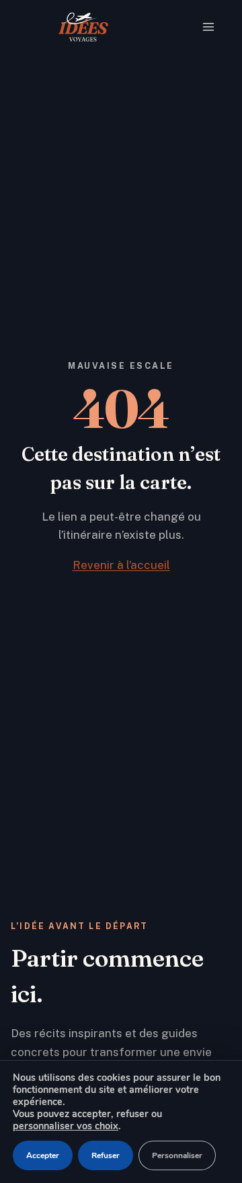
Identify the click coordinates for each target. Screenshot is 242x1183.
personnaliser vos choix (65, 1126)
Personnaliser (177, 1155)
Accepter (42, 1155)
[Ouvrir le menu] (211, 27)
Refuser (105, 1155)
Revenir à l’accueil (121, 565)
